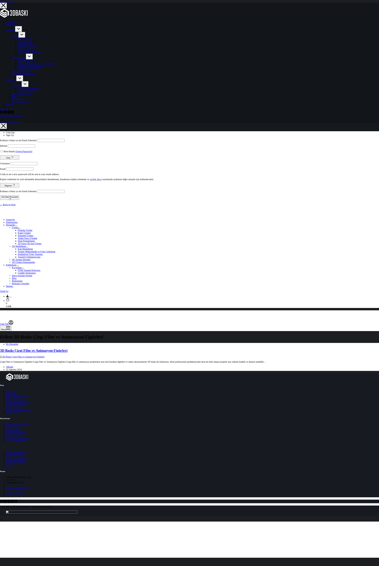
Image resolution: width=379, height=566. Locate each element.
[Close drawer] (3, 5)
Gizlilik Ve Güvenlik (15, 404)
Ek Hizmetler (12, 344)
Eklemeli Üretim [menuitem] (25, 44)
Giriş (8, 158)
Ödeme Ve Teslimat (15, 399)
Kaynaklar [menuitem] (17, 85)
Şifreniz (3, 146)
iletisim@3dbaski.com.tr (11, 115)
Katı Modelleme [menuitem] (25, 60)
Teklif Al (4, 109)
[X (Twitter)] (5, 113)
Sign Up (10, 135)
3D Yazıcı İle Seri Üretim (17, 437)
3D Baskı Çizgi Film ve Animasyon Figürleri (34, 350)
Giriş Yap (10, 132)
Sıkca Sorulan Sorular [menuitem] (22, 93)
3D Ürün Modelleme (15, 440)
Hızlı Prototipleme (14, 435)
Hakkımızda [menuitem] (12, 24)
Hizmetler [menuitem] (10, 30)
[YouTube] (12, 113)
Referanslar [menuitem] (17, 99)
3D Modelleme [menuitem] (19, 57)
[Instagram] (9, 113)
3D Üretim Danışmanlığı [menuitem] (23, 74)
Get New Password (9, 197)
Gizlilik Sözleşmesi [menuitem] (27, 91)
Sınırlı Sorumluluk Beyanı (18, 410)
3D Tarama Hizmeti (15, 460)
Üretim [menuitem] (15, 36)
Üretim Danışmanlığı (15, 462)
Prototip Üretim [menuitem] (25, 39)
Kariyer (9, 465)
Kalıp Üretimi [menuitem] (24, 41)
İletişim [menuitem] (9, 104)
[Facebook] (2, 113)
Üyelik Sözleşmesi (14, 407)
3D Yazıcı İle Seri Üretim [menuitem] (29, 52)
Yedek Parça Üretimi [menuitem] (27, 47)
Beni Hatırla (9, 151)
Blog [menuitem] (14, 96)
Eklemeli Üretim (13, 429)
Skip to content (7, 1)
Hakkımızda (11, 394)
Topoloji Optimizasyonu (17, 457)
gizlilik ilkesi (96, 179)
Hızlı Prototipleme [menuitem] (26, 49)
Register (8, 186)
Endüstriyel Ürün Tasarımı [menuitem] (30, 66)
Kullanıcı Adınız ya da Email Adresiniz (18, 140)
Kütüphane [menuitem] (11, 79)
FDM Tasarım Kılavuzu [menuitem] (29, 88)
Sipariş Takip (12, 412)
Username (4, 163)
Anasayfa (10, 391)
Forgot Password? (24, 151)
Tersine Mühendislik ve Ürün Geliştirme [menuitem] (36, 63)
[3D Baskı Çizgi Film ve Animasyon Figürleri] (22, 357)
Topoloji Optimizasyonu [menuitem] (29, 68)
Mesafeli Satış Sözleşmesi (18, 402)
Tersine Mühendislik (15, 454)
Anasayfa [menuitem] (10, 22)
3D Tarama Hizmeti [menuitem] (21, 71)
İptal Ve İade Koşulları (16, 396)
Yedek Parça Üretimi (15, 432)
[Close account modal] (3, 126)
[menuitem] (18, 29)
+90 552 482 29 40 (9, 121)
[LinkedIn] (15, 502)
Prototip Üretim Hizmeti (17, 424)
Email (2, 169)
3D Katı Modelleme (15, 452)
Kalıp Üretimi (12, 427)
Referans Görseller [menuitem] (20, 101)
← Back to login (8, 204)
